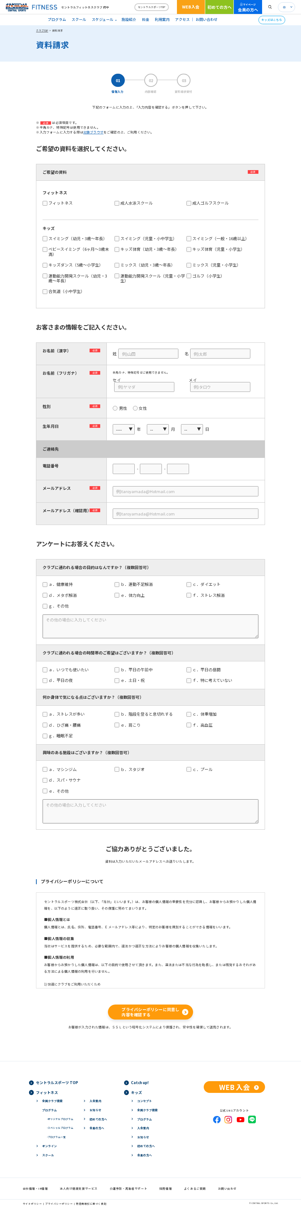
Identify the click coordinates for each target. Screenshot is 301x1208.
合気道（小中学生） (66, 291)
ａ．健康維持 (62, 584)
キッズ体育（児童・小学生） (218, 249)
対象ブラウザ (93, 132)
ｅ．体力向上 (134, 595)
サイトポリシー (32, 1203)
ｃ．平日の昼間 (208, 669)
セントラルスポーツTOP (151, 7)
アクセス (182, 19)
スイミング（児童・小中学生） (148, 238)
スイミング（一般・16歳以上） (220, 238)
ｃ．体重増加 (206, 714)
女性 (143, 408)
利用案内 (162, 19)
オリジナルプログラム (60, 1119)
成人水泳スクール (136, 203)
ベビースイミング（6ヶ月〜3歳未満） (78, 251)
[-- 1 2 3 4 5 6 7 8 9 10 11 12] (158, 429)
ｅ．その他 (60, 791)
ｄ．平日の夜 (62, 680)
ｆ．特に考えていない (214, 680)
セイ (117, 380)
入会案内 (95, 1101)
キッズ (136, 1092)
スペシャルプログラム (60, 1128)
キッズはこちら (271, 20)
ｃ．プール (204, 769)
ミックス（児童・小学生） (216, 264)
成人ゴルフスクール (210, 203)
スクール (79, 19)
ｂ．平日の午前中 (138, 669)
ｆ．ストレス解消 (210, 595)
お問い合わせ (207, 19)
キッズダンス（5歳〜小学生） (75, 264)
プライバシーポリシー (59, 1203)
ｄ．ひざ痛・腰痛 (66, 725)
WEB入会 (190, 7)
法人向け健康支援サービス (79, 1188)
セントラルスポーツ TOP (57, 1082)
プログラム (57, 19)
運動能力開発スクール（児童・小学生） (152, 278)
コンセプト (144, 1101)
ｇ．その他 (60, 605)
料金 (145, 19)
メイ (193, 380)
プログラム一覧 (56, 1137)
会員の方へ (248, 7)
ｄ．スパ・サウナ (66, 780)
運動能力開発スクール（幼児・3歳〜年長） (77, 278)
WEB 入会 (234, 1087)
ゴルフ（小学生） (208, 275)
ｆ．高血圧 (204, 725)
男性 (123, 408)
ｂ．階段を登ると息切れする (148, 714)
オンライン (49, 1146)
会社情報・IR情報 (35, 1188)
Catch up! (140, 1082)
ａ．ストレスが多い (68, 714)
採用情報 (165, 1188)
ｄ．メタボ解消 (64, 595)
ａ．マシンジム (64, 769)
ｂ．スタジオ (134, 769)
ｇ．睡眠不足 (62, 735)
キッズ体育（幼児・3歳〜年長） (149, 249)
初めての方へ (219, 7)
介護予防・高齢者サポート (129, 1188)
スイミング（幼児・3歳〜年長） (77, 238)
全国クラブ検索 (52, 1101)
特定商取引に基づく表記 (91, 1203)
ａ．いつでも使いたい (70, 669)
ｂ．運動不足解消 (138, 584)
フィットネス (60, 203)
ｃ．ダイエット (208, 584)
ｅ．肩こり (132, 725)
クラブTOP (42, 30)
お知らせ (95, 1110)
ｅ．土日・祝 (134, 680)
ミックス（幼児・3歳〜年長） (147, 264)
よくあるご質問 (195, 1188)
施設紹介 (129, 19)
